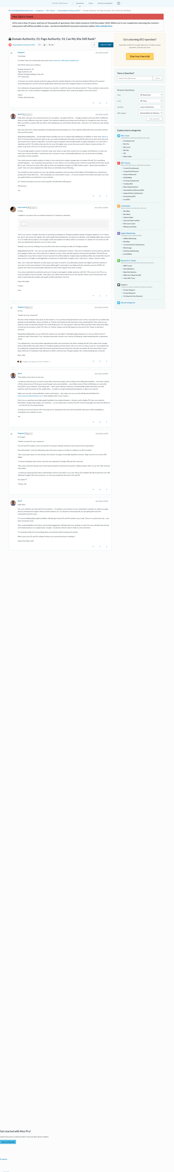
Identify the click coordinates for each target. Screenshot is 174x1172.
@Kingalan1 (28, 114)
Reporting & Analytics (130, 187)
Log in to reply (105, 45)
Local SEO (126, 199)
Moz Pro (126, 144)
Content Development (131, 168)
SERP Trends (127, 266)
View (118, 95)
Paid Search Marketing (131, 251)
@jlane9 (29, 307)
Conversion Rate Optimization (133, 245)
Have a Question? (125, 73)
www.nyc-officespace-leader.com (66, 60)
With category (121, 113)
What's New (127, 156)
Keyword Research (129, 174)
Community (125, 206)
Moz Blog (126, 211)
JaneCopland (22, 207)
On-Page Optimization (131, 181)
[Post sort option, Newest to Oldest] (94, 45)
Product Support (129, 290)
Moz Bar (126, 150)
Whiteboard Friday (129, 227)
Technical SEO (128, 184)
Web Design (127, 248)
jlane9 (20, 114)
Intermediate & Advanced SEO (23, 45)
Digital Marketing (128, 233)
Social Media (127, 254)
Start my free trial (140, 56)
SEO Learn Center (129, 224)
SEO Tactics (125, 163)
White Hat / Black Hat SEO (132, 275)
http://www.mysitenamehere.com (30, 396)
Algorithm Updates (129, 272)
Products (4, 1159)
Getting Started (128, 141)
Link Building (127, 177)
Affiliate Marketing (129, 238)
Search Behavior (128, 269)
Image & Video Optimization (133, 193)
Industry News (128, 217)
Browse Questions (125, 90)
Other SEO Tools (129, 278)
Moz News (126, 214)
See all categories (128, 303)
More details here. (104, 26)
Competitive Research (131, 171)
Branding (126, 242)
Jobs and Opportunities (131, 220)
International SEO (129, 196)
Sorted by (120, 107)
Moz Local (126, 147)
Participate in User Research (133, 296)
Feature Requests (129, 293)
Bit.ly (104, 137)
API (124, 153)
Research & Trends (128, 260)
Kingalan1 (21, 52)
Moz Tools (125, 136)
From (119, 101)
